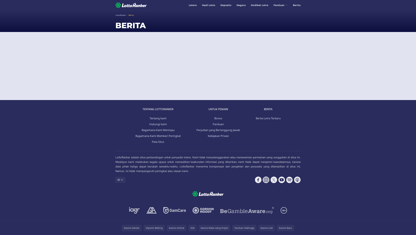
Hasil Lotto (208, 5)
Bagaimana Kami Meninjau (158, 130)
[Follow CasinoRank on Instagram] (266, 180)
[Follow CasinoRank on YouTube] (281, 180)
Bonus (218, 118)
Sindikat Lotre (259, 5)
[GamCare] (174, 210)
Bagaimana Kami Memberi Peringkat (158, 136)
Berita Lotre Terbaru (268, 118)
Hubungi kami (158, 124)
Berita (297, 5)
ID (119, 179)
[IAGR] (134, 210)
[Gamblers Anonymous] (151, 210)
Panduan (279, 5)
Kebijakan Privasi (218, 136)
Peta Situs (158, 142)
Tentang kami (158, 118)
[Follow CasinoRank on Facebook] (258, 180)
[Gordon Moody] (203, 210)
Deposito (225, 5)
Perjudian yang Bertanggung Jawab (218, 130)
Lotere (193, 5)
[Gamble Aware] (247, 210)
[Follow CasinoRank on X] (274, 180)
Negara (241, 5)
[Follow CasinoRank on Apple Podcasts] (297, 180)
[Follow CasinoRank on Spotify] (289, 180)
